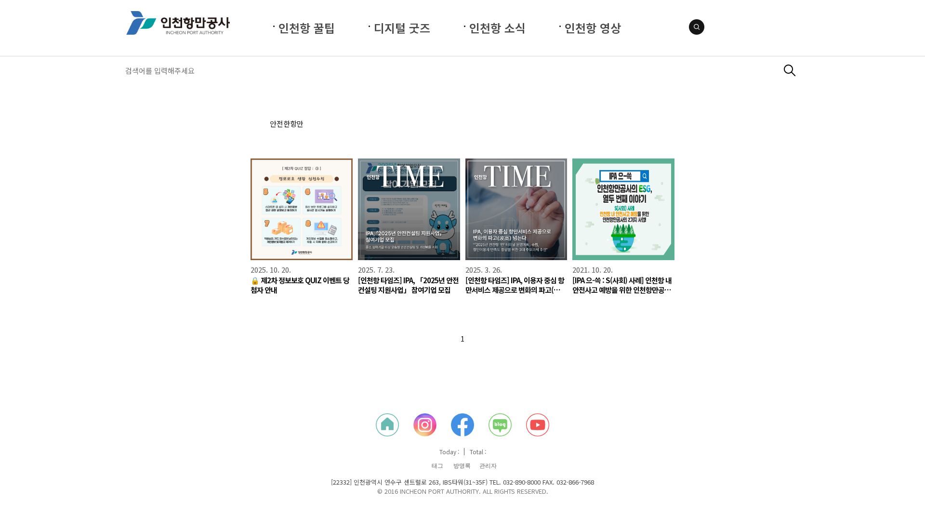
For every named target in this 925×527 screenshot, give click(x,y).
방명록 (462, 465)
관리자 (488, 465)
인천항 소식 (497, 27)
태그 (437, 465)
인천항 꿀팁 (306, 27)
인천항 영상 (593, 27)
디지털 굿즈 (402, 27)
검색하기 (790, 71)
